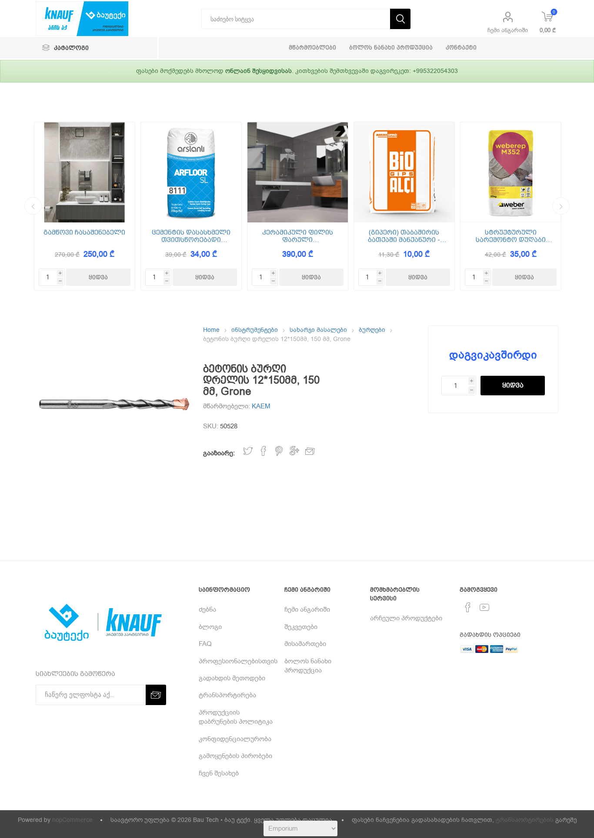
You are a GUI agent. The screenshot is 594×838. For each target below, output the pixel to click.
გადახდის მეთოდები (232, 678)
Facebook (263, 451)
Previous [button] (33, 206)
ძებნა (207, 609)
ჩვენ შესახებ (219, 773)
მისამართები (305, 643)
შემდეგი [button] (561, 206)
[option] (84, 206)
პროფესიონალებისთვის (238, 661)
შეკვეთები (300, 627)
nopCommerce (72, 820)
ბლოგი (210, 627)
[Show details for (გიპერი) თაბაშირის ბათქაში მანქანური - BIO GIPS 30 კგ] (404, 172)
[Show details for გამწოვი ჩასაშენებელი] (84, 172)
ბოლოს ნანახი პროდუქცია (307, 666)
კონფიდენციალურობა (235, 739)
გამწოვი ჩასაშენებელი (84, 232)
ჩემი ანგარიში (507, 30)
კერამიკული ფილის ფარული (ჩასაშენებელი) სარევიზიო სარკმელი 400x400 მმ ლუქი (297, 236)
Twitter (248, 451)
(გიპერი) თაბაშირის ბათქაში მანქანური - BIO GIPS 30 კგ (404, 236)
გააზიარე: (219, 453)
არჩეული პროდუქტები (406, 618)
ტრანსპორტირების (525, 820)
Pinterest (279, 451)
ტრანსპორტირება (227, 695)
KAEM (261, 406)
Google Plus (294, 451)
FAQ (205, 643)
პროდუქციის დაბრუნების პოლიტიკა (236, 717)
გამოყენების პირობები (235, 756)
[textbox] (295, 19)
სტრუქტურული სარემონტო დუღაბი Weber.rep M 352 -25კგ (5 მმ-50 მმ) (510, 236)
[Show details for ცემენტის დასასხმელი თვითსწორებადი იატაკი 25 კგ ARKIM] (191, 172)
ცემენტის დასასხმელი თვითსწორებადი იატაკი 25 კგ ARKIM (191, 236)
